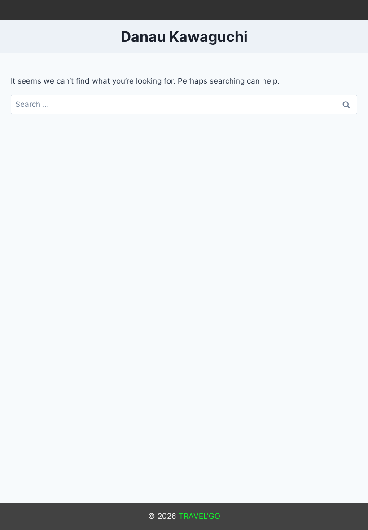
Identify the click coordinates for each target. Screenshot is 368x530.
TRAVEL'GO (199, 516)
